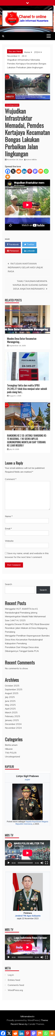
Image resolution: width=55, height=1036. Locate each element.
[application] (27, 853)
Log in (11, 974)
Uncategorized (12, 105)
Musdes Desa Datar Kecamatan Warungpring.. (21, 340)
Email (8, 528)
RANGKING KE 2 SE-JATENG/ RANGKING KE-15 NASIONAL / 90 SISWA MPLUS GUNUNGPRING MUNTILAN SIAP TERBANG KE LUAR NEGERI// (27, 440)
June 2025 (10, 701)
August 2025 (11, 693)
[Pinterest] (29, 171)
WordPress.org (15, 990)
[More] (7, 176)
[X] (13, 171)
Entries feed (14, 980)
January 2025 (12, 720)
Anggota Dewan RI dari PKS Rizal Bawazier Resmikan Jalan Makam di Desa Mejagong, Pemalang (27, 628)
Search (8, 584)
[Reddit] (18, 171)
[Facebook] (7, 171)
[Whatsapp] (46, 171)
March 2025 (11, 712)
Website (9, 540)
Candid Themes (36, 1024)
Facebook (13, 244)
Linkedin (30, 250)
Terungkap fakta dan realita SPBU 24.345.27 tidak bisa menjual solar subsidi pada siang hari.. (27, 388)
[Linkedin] (24, 171)
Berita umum (11, 744)
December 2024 (13, 724)
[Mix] (40, 171)
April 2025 (10, 708)
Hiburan (9, 748)
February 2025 (12, 716)
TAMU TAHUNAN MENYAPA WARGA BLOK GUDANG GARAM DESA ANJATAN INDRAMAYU (30, 285)
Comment (10, 479)
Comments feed (16, 985)
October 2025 (12, 685)
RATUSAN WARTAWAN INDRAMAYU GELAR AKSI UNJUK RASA (25, 267)
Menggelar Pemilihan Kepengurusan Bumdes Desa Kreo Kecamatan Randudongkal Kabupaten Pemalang (27, 639)
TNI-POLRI (10, 752)
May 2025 (10, 704)
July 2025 (10, 697)
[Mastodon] (35, 171)
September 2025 (13, 689)
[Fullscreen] (46, 862)
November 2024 (13, 727)
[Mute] (41, 862)
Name (9, 516)
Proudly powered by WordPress (23, 1020)
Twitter (30, 244)
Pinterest (14, 250)
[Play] (8, 862)
